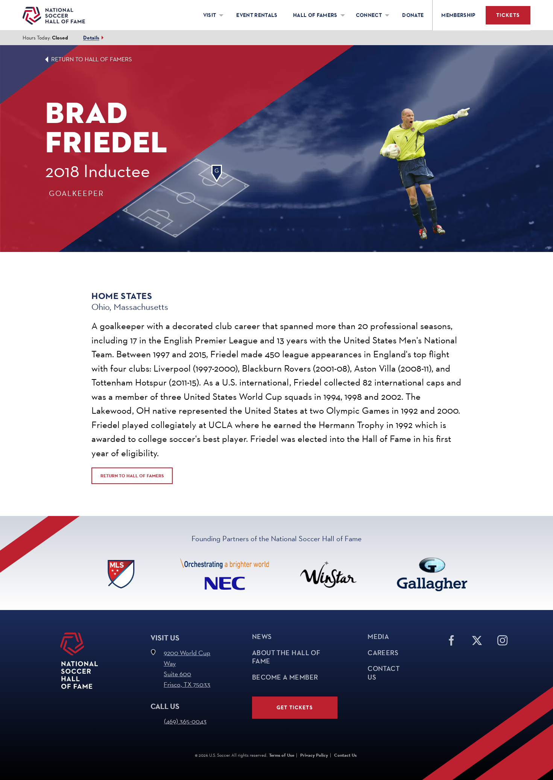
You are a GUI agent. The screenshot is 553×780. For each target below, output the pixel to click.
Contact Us (384, 673)
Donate (413, 15)
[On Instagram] (502, 639)
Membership (458, 15)
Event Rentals (257, 15)
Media (378, 637)
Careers (383, 653)
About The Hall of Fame (286, 657)
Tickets (508, 15)
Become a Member (285, 677)
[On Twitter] (477, 639)
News (262, 637)
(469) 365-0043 (185, 721)
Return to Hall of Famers (91, 59)
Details (91, 38)
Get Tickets (294, 707)
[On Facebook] (451, 639)
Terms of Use (281, 755)
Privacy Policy (314, 755)
